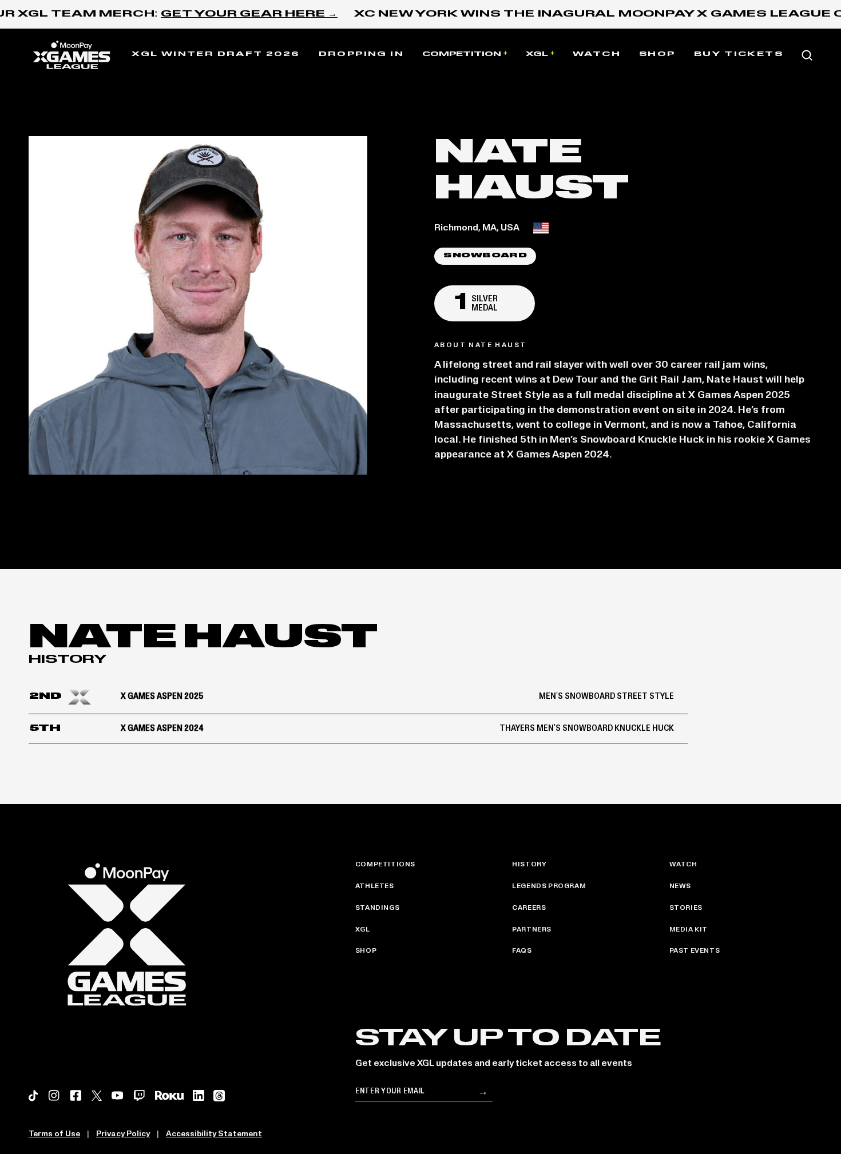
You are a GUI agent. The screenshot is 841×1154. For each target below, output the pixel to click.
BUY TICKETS (738, 54)
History (529, 864)
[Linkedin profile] (198, 1095)
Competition (461, 54)
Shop (657, 54)
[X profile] (97, 1096)
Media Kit (688, 929)
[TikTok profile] (33, 1095)
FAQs (521, 951)
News (680, 886)
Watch (597, 54)
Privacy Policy (123, 1134)
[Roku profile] (169, 1095)
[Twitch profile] (139, 1095)
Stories (686, 908)
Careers (529, 908)
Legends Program (549, 886)
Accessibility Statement (214, 1134)
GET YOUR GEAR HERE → (249, 14)
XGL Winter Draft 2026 (216, 54)
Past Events (694, 951)
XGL (537, 54)
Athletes (374, 886)
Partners (532, 929)
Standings (377, 908)
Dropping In (361, 54)
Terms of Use (54, 1134)
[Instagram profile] (54, 1095)
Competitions (385, 864)
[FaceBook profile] (75, 1095)
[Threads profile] (219, 1095)
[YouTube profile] (117, 1095)
